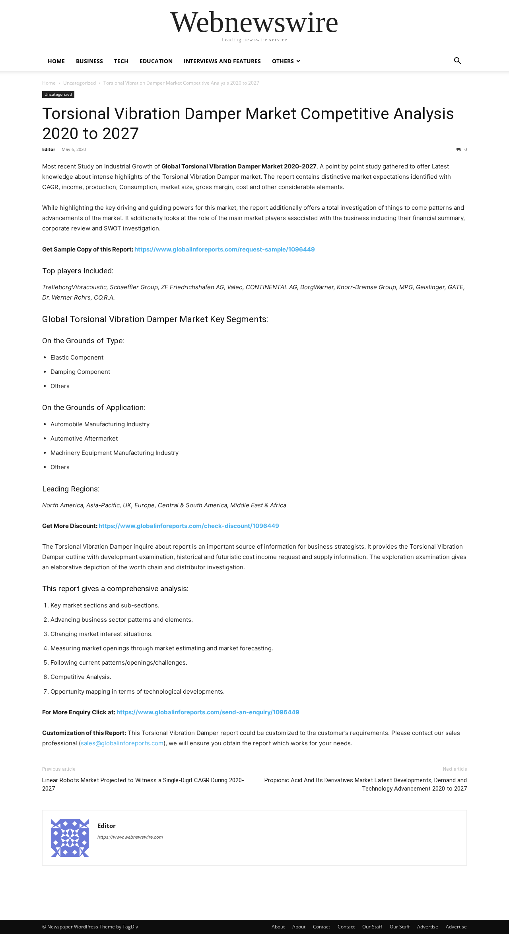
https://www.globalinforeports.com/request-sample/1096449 (224, 249)
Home (56, 61)
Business (89, 61)
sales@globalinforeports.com (122, 743)
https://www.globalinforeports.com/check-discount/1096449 (189, 526)
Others (283, 61)
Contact (321, 926)
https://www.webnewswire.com (130, 837)
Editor (48, 149)
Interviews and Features (222, 61)
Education (156, 61)
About (278, 926)
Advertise (427, 926)
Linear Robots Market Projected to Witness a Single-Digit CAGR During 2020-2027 (143, 784)
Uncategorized (79, 82)
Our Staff (372, 926)
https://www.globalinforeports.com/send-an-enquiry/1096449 (208, 712)
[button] (457, 62)
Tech (121, 61)
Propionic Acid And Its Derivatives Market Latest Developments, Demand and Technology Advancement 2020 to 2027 (365, 784)
